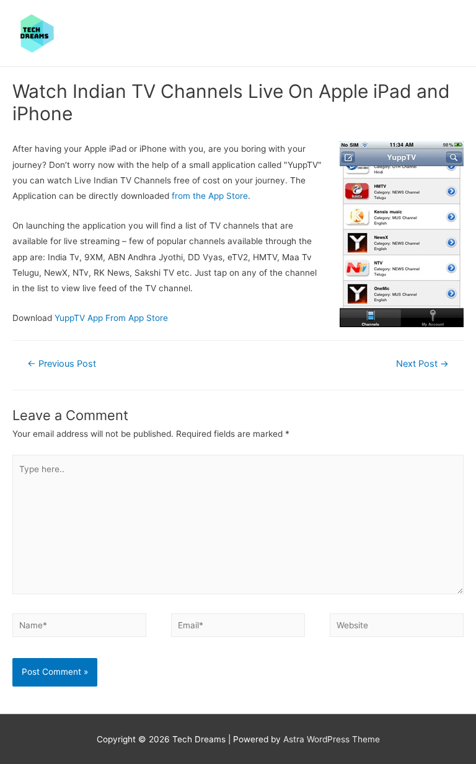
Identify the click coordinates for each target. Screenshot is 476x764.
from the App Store (210, 196)
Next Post (422, 363)
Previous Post (61, 363)
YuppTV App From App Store (111, 318)
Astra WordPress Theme (331, 739)
